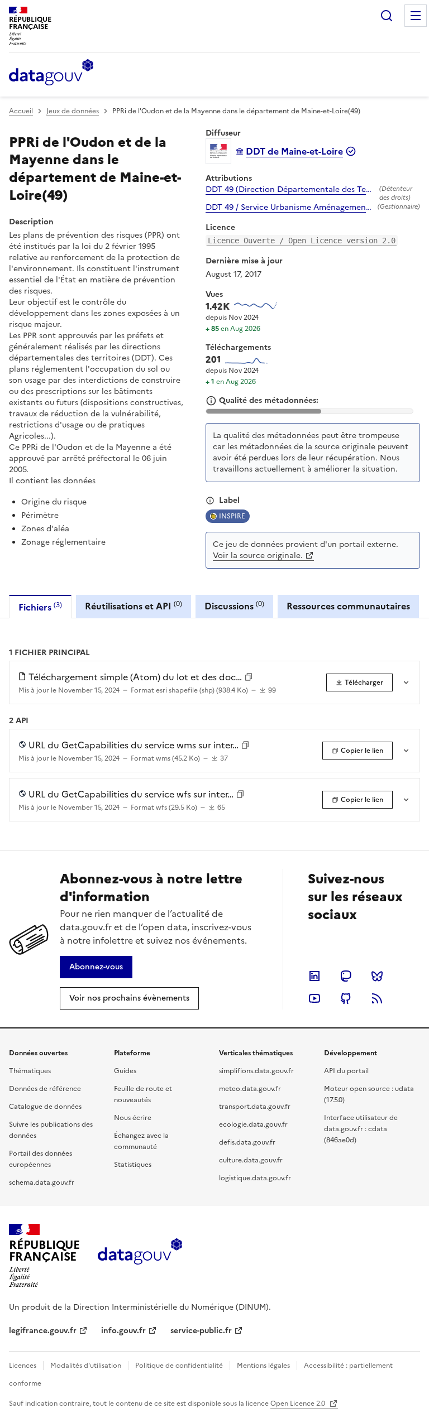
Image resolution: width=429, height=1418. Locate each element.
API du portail (346, 1071)
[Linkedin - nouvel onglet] (314, 976)
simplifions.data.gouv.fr (256, 1071)
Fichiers (40, 607)
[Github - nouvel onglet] (346, 998)
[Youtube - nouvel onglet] (314, 998)
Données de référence (45, 1089)
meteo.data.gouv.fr (250, 1089)
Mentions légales (263, 1366)
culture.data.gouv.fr (251, 1160)
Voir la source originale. (258, 555)
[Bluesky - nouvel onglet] (377, 976)
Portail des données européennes (40, 1159)
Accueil (21, 111)
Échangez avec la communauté (141, 1141)
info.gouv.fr (123, 1331)
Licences (22, 1366)
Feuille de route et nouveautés (143, 1094)
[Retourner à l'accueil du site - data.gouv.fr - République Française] (140, 1255)
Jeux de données (72, 111)
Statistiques (132, 1165)
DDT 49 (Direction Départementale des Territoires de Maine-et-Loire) (290, 189)
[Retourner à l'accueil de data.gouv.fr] (51, 73)
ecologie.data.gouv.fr (253, 1124)
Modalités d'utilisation (85, 1366)
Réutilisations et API (133, 606)
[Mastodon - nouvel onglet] (346, 976)
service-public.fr (201, 1331)
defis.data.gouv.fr (247, 1142)
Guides (125, 1071)
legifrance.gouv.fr (43, 1331)
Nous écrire (132, 1118)
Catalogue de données (45, 1107)
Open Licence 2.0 (298, 1403)
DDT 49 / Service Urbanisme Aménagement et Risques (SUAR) (289, 207)
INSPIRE (232, 516)
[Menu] (415, 15)
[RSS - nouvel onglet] (377, 998)
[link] (359, 682)
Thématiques (30, 1071)
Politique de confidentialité (179, 1366)
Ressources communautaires (348, 606)
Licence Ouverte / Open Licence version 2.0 (301, 240)
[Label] (210, 500)
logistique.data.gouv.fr (255, 1178)
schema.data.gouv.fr (41, 1182)
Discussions (234, 606)
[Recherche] (386, 15)
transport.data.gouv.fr (254, 1107)
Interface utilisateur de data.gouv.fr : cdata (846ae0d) (361, 1129)
